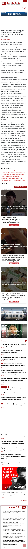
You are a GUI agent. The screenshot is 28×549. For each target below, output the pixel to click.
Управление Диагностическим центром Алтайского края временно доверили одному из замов (13, 456)
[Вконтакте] (12, 507)
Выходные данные (7, 540)
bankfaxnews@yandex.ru (8, 514)
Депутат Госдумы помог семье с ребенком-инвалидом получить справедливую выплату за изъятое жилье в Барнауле (13, 372)
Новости (4, 341)
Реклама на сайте (13, 544)
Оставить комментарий (20, 186)
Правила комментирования (18, 541)
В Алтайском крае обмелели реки (9, 463)
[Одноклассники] (4, 183)
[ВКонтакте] (2, 183)
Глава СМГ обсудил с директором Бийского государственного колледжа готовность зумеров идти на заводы (13, 494)
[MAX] (16, 507)
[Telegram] (6, 183)
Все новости (24, 500)
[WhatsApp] (9, 183)
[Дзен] (14, 507)
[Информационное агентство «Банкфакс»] (10, 3)
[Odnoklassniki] (19, 507)
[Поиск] (23, 8)
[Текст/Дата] (25, 8)
